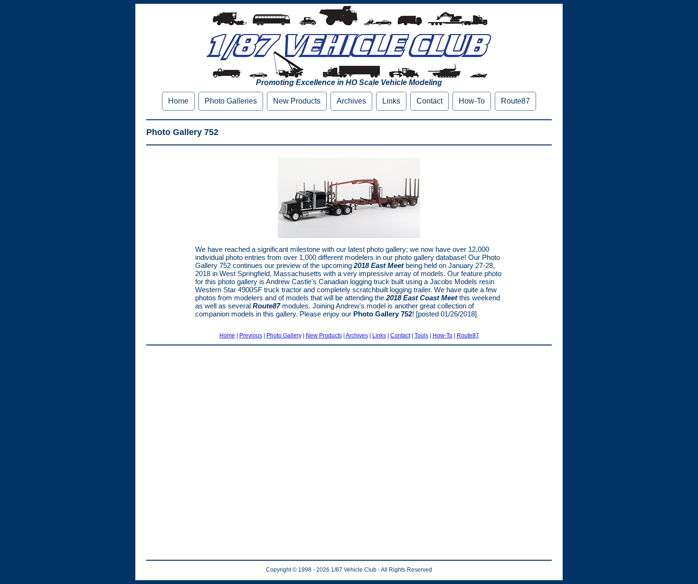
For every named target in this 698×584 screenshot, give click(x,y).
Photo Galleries (231, 101)
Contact (429, 101)
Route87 (515, 101)
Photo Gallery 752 (182, 132)
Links (391, 101)
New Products (297, 101)
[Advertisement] (349, 452)
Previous (250, 335)
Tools (421, 335)
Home (178, 101)
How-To (472, 101)
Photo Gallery (284, 335)
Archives (351, 101)
